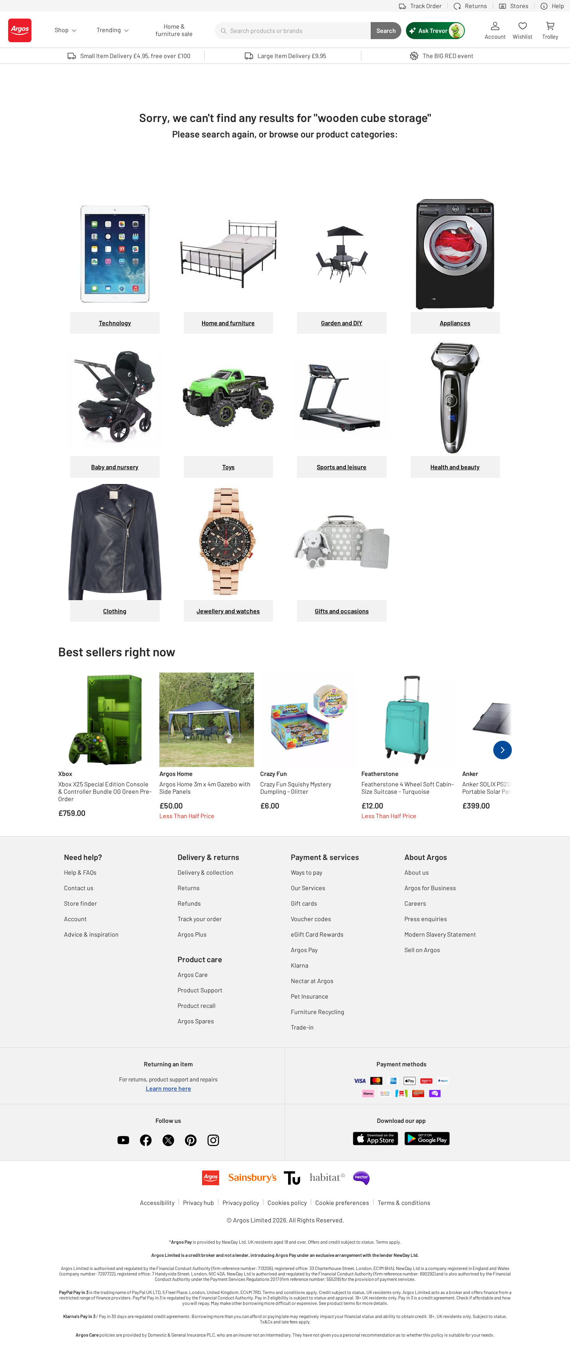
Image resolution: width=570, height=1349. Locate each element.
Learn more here (168, 1088)
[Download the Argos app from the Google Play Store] (427, 1137)
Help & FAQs (80, 872)
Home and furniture (228, 322)
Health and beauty (455, 466)
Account (75, 918)
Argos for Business (430, 887)
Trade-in (302, 1027)
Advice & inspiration (91, 934)
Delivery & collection (205, 872)
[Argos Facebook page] (145, 1140)
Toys (228, 466)
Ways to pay (306, 872)
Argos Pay (304, 949)
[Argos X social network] (168, 1140)
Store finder (80, 903)
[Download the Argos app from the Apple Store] (375, 1137)
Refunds (189, 903)
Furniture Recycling (317, 1011)
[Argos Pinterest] (190, 1140)
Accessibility (157, 1202)
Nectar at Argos (312, 980)
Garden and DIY (342, 322)
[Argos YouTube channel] (123, 1140)
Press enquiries (425, 918)
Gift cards (304, 903)
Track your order (200, 918)
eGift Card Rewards (317, 934)
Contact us (78, 887)
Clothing (114, 610)
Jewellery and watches (228, 610)
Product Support (200, 990)
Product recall (197, 1005)
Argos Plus (192, 934)
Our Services (308, 887)
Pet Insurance (309, 996)
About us (416, 872)
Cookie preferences (342, 1202)
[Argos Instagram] (213, 1140)
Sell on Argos (422, 949)
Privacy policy (241, 1202)
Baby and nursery (114, 466)
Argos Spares (196, 1021)
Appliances (455, 322)
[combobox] (293, 30)
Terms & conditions (404, 1202)
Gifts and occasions (342, 610)
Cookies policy (287, 1202)
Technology (115, 322)
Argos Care (193, 974)
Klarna (299, 965)
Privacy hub (198, 1202)
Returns (189, 887)
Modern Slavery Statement (440, 934)
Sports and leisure (341, 466)
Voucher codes (311, 918)
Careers (415, 903)
